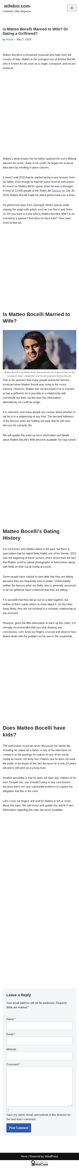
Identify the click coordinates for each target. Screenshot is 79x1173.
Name (11, 1019)
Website (11, 1049)
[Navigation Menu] (72, 8)
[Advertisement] (39, 115)
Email (10, 1034)
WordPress (51, 1156)
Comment (13, 1064)
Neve (24, 1156)
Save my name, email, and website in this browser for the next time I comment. (38, 1117)
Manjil (9, 39)
